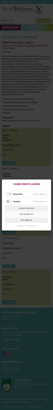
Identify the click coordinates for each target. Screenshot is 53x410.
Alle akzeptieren (26, 214)
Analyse (16, 201)
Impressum (21, 226)
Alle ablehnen (26, 220)
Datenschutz (31, 226)
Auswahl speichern (26, 208)
